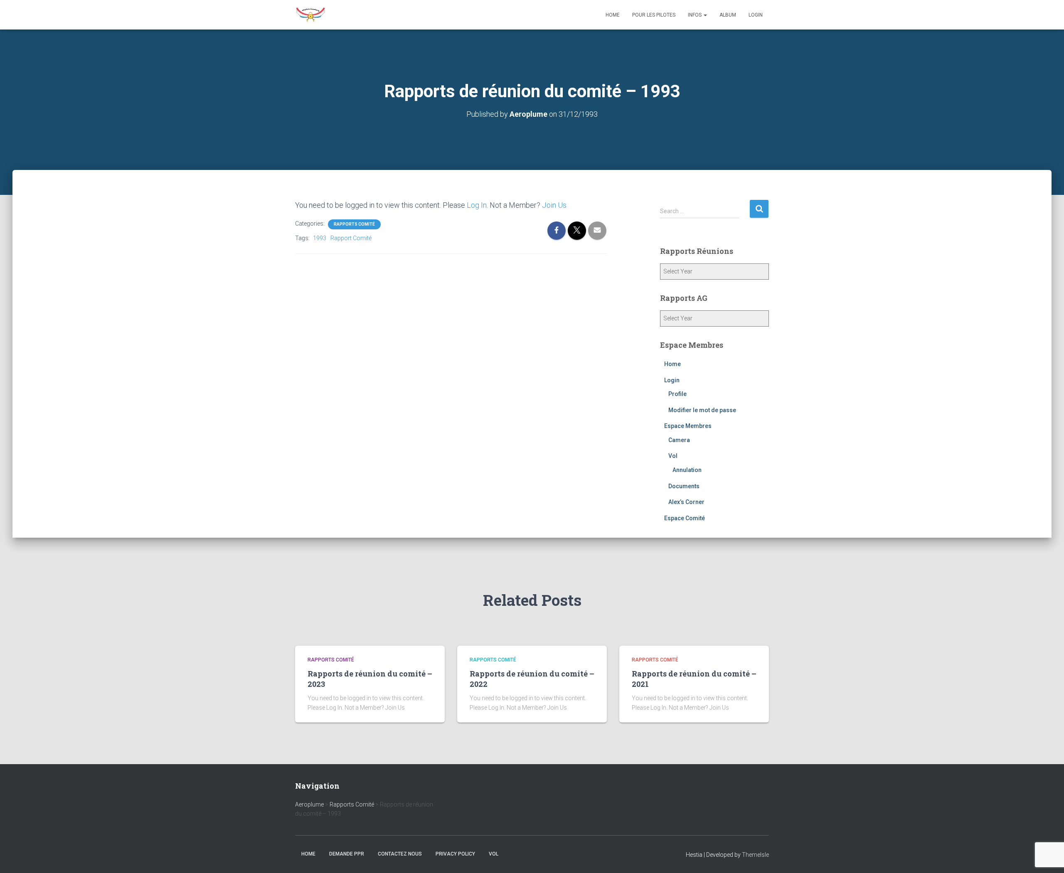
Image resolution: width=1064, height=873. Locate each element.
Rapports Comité (354, 224)
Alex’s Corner (686, 502)
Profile (677, 394)
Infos (695, 15)
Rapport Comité (351, 238)
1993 (319, 238)
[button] (705, 15)
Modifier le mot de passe (702, 410)
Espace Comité (684, 518)
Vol (672, 455)
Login (756, 15)
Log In (477, 205)
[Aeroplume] (310, 15)
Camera (679, 440)
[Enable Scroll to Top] (1047, 856)
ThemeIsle (755, 854)
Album (727, 15)
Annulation (687, 470)
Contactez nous (400, 854)
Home (613, 15)
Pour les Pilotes (653, 15)
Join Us (554, 205)
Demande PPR (346, 854)
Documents (683, 486)
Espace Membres (688, 426)
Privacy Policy (455, 854)
